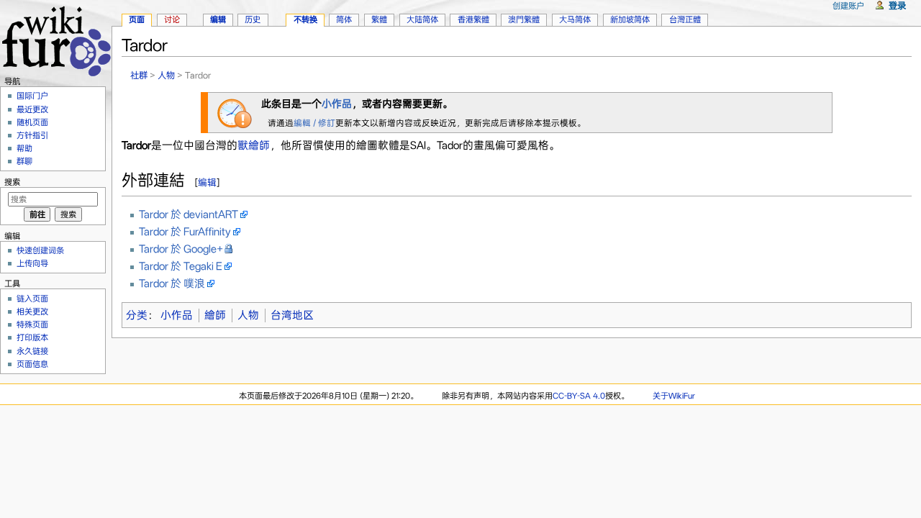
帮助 (24, 148)
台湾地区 (292, 315)
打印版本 (32, 337)
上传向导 (32, 263)
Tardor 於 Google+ (181, 248)
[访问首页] (56, 39)
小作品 (337, 103)
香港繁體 (473, 19)
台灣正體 (685, 19)
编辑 (207, 182)
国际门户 (32, 96)
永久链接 (32, 351)
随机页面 (32, 122)
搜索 (12, 182)
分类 (137, 315)
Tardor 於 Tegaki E (180, 266)
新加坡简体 (630, 19)
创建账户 (848, 6)
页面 (137, 19)
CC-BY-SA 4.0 (579, 396)
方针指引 (32, 135)
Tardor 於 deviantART (188, 214)
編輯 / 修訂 (314, 123)
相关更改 (32, 311)
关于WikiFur (674, 396)
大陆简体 (422, 19)
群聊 (24, 161)
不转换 (305, 19)
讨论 (172, 19)
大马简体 (575, 19)
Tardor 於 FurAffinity (185, 231)
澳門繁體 (524, 19)
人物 (166, 75)
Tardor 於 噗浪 (172, 283)
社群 (139, 75)
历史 (252, 19)
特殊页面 (32, 324)
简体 (344, 19)
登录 (897, 5)
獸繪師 (253, 145)
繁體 (379, 19)
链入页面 (32, 299)
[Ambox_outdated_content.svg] (234, 111)
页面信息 (32, 364)
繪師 (215, 315)
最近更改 (32, 109)
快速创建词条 (40, 250)
